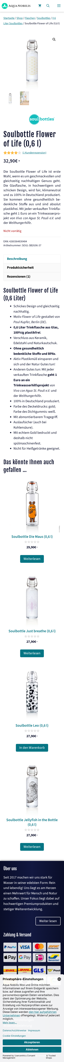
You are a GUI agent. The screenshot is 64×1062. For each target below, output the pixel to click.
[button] (48, 6)
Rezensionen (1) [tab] (18, 276)
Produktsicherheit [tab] (20, 267)
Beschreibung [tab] (17, 258)
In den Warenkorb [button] (32, 747)
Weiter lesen (48, 921)
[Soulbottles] (42, 123)
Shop (20, 18)
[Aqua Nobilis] (16, 6)
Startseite (9, 18)
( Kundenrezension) (34, 153)
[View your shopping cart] (39, 6)
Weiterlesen (32, 558)
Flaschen (30, 18)
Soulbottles (43, 18)
